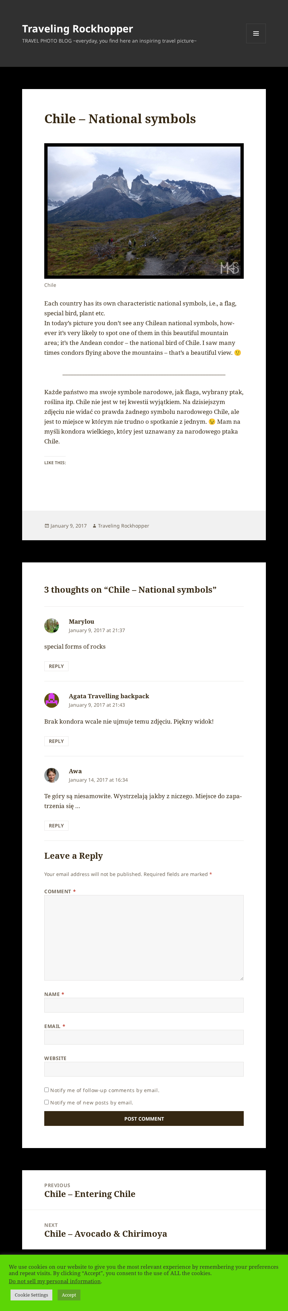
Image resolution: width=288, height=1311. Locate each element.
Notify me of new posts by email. (91, 1102)
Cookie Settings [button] (31, 1295)
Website (55, 1058)
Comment (60, 891)
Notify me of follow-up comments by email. (104, 1090)
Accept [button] (69, 1295)
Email (54, 1026)
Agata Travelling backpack (109, 696)
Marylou (81, 621)
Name (54, 994)
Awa (75, 771)
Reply (56, 666)
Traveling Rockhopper (77, 28)
